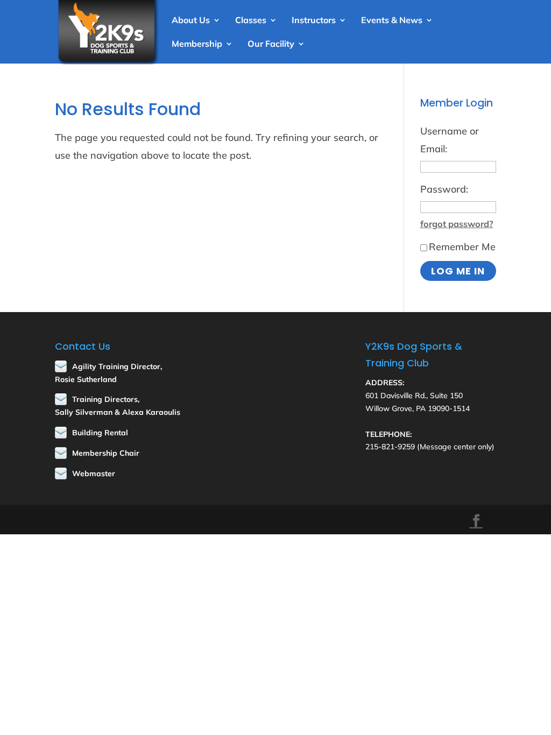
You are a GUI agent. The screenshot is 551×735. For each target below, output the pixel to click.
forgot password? (456, 223)
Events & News (391, 20)
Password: (444, 189)
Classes (250, 20)
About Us (191, 20)
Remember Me (462, 247)
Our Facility (271, 44)
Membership (197, 44)
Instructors (314, 20)
